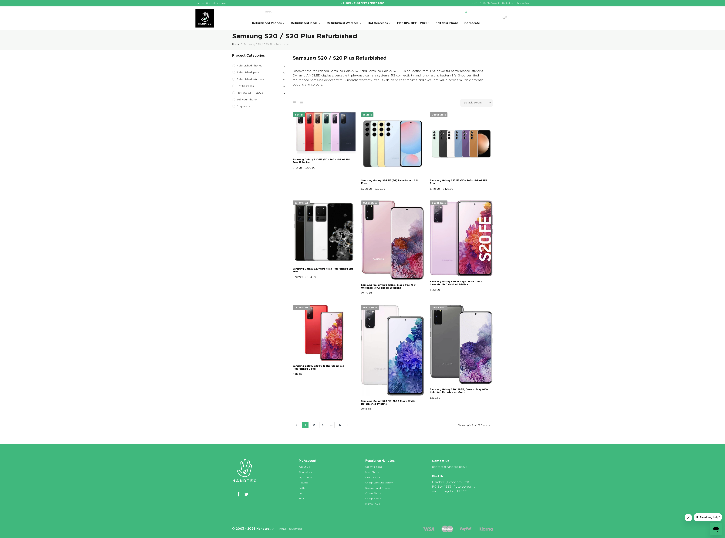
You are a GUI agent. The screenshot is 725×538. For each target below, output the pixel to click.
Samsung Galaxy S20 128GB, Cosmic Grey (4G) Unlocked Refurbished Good (459, 391)
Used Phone (372, 472)
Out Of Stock (439, 115)
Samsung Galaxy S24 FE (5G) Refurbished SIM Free (389, 182)
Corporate (243, 106)
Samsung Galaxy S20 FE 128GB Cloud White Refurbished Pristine (388, 402)
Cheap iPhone (373, 493)
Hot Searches (245, 86)
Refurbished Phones (249, 65)
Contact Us (507, 3)
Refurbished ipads (248, 72)
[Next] (348, 425)
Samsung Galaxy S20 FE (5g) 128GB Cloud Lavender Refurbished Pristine (456, 283)
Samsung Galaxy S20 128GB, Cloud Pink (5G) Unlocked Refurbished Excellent (388, 286)
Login (302, 493)
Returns (303, 483)
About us (304, 467)
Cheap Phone (373, 498)
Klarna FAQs (372, 504)
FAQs (302, 488)
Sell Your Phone (247, 99)
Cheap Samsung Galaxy (379, 483)
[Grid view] (294, 102)
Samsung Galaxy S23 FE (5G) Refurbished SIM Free (458, 182)
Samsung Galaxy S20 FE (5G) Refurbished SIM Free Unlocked (321, 161)
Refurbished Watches (250, 79)
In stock (299, 115)
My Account (306, 477)
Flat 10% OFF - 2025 (250, 93)
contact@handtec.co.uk (449, 466)
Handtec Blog (523, 3)
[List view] (301, 102)
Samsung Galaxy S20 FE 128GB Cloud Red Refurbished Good (318, 367)
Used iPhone (372, 477)
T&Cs (302, 498)
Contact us (305, 472)
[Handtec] (204, 18)
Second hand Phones (377, 488)
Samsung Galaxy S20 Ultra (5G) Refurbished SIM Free (323, 270)
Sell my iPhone (373, 467)
